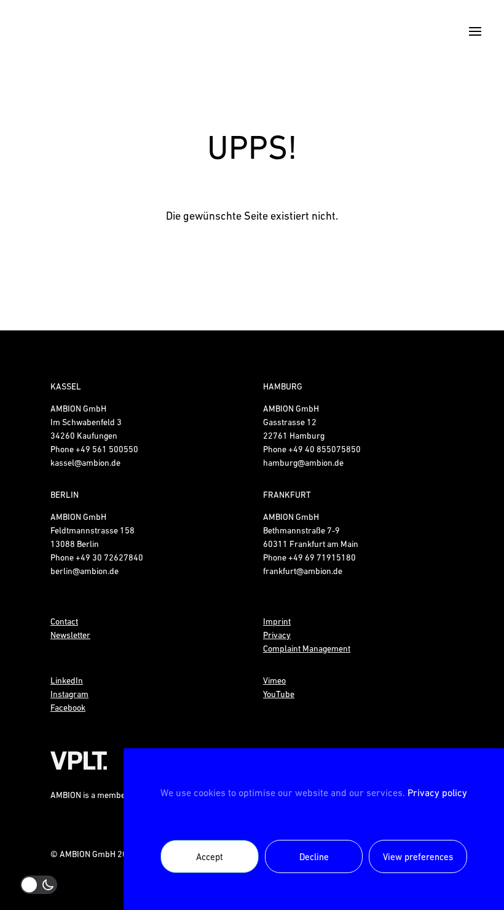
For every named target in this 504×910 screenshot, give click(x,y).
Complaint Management (306, 648)
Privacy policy (437, 792)
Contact (64, 621)
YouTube (278, 694)
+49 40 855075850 (324, 449)
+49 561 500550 (107, 449)
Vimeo (274, 680)
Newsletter (70, 635)
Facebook (67, 707)
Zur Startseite (252, 270)
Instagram (69, 694)
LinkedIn (66, 680)
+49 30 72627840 (109, 557)
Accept (209, 857)
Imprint (277, 621)
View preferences (418, 857)
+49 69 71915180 (322, 557)
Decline (314, 857)
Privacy (277, 635)
